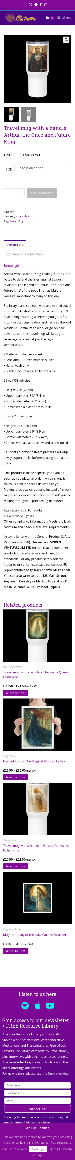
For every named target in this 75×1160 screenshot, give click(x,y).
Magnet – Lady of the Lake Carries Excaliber (34, 935)
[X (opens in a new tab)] (30, 4)
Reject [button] (52, 1149)
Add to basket (42, 193)
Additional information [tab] (24, 254)
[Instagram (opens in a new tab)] (45, 4)
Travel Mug (16, 221)
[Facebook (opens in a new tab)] (36, 4)
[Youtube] (50, 1006)
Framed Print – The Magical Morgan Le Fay (34, 761)
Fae (5, 667)
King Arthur (22, 216)
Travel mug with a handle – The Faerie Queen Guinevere (36, 674)
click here (43, 1123)
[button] (66, 40)
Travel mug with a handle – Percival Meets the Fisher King (36, 848)
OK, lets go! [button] (38, 1149)
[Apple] (37, 1006)
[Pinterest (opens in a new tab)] (41, 4)
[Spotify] (25, 1006)
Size (9, 169)
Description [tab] (15, 245)
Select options (15, 693)
